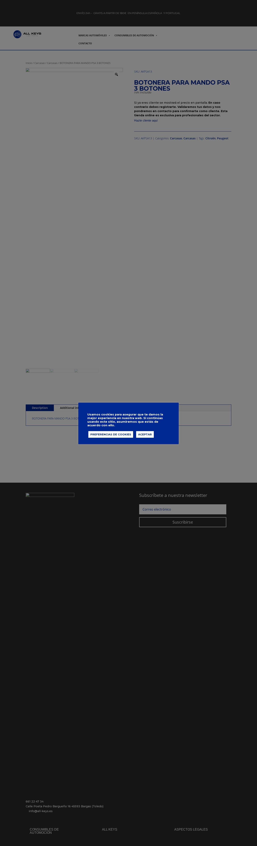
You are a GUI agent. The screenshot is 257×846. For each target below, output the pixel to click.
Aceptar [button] (145, 434)
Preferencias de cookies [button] (110, 434)
